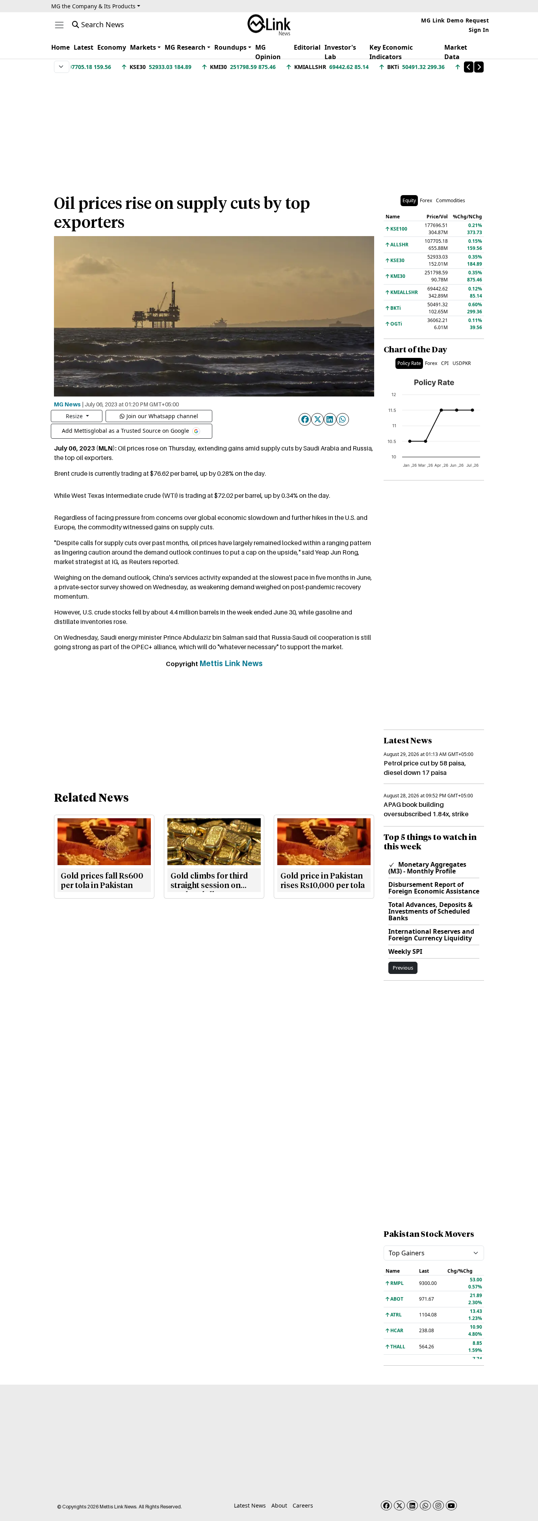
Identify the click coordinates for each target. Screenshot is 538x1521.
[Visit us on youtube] (451, 1505)
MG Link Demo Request (455, 20)
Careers (303, 1505)
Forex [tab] (426, 200)
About (279, 1505)
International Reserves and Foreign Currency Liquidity (431, 934)
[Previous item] (468, 67)
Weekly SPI (405, 951)
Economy (111, 47)
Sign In (479, 30)
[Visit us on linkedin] (412, 1505)
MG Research (185, 47)
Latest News (250, 1505)
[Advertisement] (269, 129)
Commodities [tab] (450, 200)
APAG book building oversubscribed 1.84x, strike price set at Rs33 (426, 814)
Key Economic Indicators (391, 52)
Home (60, 47)
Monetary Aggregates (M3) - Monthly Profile (427, 867)
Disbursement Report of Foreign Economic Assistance (433, 887)
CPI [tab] (445, 363)
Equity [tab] (409, 200)
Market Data (455, 52)
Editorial (307, 47)
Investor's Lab (340, 52)
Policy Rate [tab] (409, 363)
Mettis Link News (231, 663)
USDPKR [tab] (462, 363)
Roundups (230, 47)
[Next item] (479, 67)
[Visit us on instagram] (438, 1505)
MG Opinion (268, 52)
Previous (403, 967)
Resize (75, 416)
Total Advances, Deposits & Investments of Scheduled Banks (430, 911)
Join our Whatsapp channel (162, 416)
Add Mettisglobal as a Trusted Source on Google (126, 430)
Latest (83, 47)
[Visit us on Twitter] (399, 1505)
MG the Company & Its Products (93, 6)
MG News (67, 404)
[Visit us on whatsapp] (425, 1505)
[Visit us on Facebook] (386, 1505)
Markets (143, 47)
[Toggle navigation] (59, 25)
